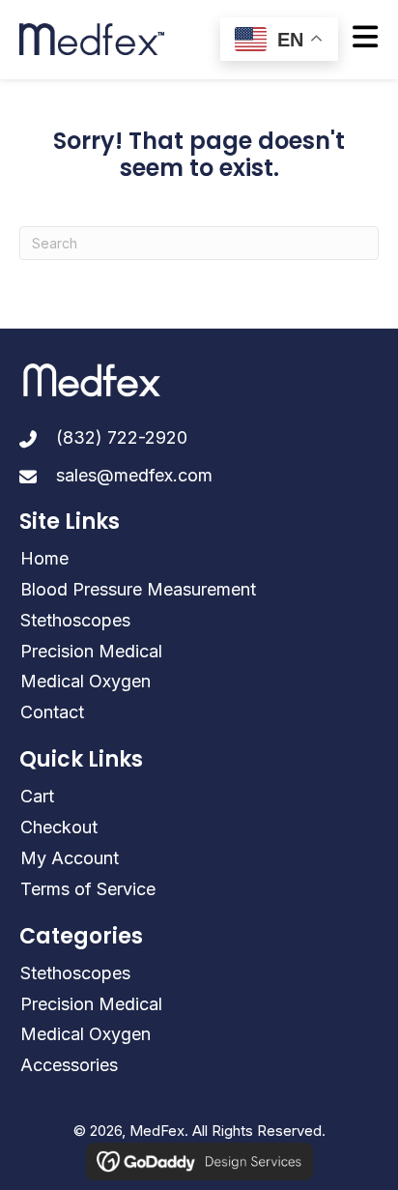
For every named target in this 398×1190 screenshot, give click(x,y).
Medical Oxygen (85, 681)
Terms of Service (88, 889)
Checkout (59, 827)
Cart (37, 796)
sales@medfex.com (134, 475)
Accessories (69, 1065)
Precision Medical (91, 651)
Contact (52, 712)
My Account (69, 858)
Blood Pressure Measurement (138, 589)
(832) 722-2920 (121, 437)
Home (44, 558)
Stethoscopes (75, 620)
